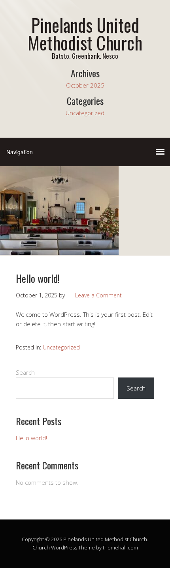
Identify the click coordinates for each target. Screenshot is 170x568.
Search (25, 372)
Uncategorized (85, 113)
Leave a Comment (98, 295)
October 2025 (85, 85)
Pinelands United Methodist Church (85, 33)
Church (41, 547)
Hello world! (38, 278)
